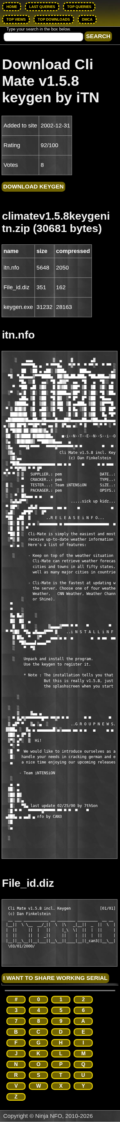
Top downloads (54, 19)
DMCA (87, 19)
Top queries (79, 7)
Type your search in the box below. (38, 29)
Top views (16, 19)
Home (11, 7)
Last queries (42, 7)
